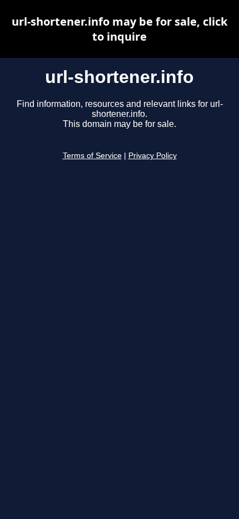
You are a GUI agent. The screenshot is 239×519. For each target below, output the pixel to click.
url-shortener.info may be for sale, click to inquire (119, 29)
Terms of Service (92, 155)
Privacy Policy (152, 155)
